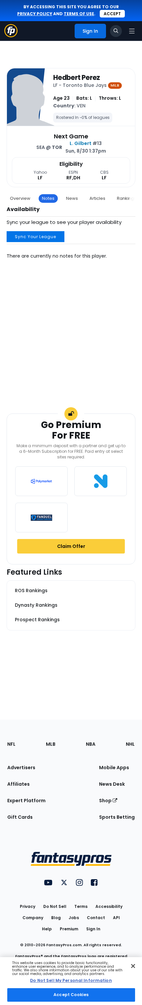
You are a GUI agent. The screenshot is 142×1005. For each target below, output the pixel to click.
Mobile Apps (114, 767)
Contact (96, 917)
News (72, 198)
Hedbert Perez (76, 78)
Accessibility (109, 906)
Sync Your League (35, 236)
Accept (112, 14)
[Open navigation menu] (132, 31)
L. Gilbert (80, 143)
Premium (69, 929)
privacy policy (34, 14)
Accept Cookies (71, 994)
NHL (130, 744)
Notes (48, 198)
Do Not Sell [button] (54, 906)
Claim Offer (71, 546)
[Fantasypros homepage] (11, 35)
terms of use (79, 14)
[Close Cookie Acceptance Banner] (133, 966)
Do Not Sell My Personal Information (71, 980)
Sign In (93, 929)
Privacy (27, 906)
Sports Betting (117, 817)
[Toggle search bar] (116, 31)
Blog (56, 917)
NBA (90, 744)
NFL (11, 744)
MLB (50, 744)
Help (47, 929)
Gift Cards (20, 817)
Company (32, 917)
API (116, 917)
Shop (106, 800)
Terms (81, 906)
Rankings (126, 198)
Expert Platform (26, 800)
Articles (97, 198)
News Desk (112, 784)
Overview (20, 198)
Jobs (74, 917)
